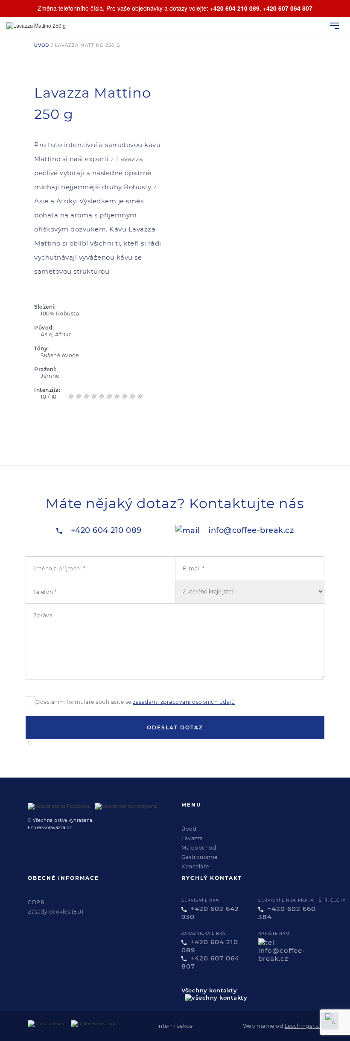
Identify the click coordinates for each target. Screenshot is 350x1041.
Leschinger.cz (304, 1026)
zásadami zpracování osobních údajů (184, 702)
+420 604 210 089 (235, 8)
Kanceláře (195, 866)
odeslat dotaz (175, 727)
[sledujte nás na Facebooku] (59, 806)
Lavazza (192, 838)
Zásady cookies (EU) (56, 911)
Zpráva (42, 615)
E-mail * (193, 568)
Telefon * (45, 592)
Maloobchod (198, 847)
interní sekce (175, 1026)
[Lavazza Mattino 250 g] (39, 25)
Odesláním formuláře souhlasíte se (135, 702)
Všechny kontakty (209, 990)
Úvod (41, 45)
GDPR (36, 902)
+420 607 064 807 (287, 8)
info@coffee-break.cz (251, 530)
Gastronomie (199, 857)
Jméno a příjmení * (59, 568)
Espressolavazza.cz (50, 827)
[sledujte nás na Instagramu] (126, 806)
